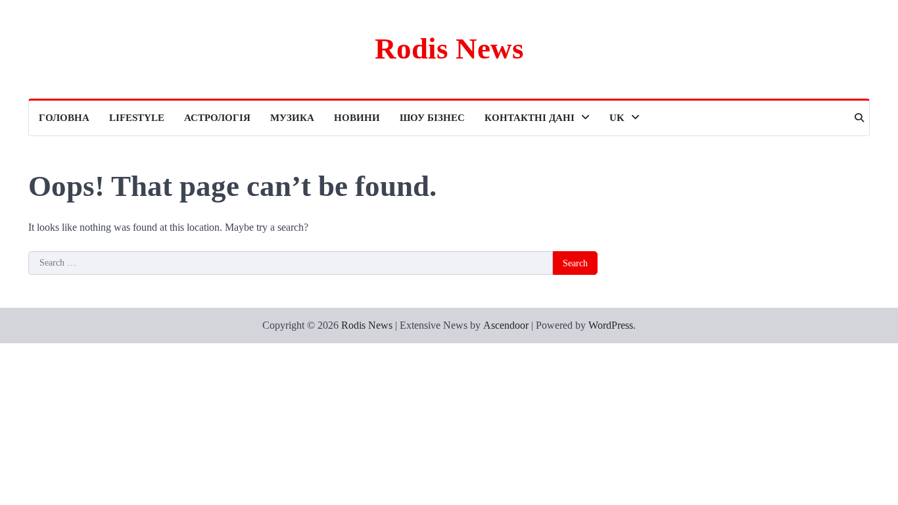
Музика (292, 117)
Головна (64, 117)
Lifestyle (136, 117)
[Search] (859, 118)
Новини (357, 117)
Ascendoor (506, 325)
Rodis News (449, 48)
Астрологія (217, 117)
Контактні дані (529, 117)
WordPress (610, 325)
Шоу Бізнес (432, 117)
